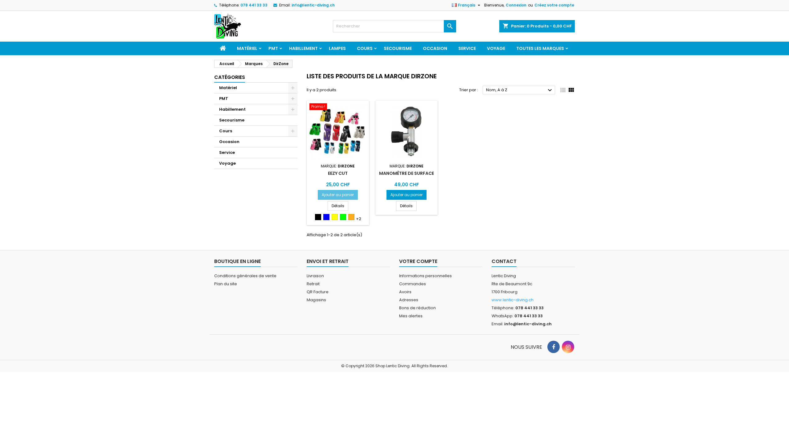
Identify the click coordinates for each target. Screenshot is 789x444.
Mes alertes (411, 316)
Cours (365, 48)
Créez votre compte (554, 5)
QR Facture (318, 292)
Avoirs (405, 292)
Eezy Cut (338, 173)
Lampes (337, 48)
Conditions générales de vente (245, 276)
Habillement (303, 48)
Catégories (229, 77)
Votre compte (418, 261)
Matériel (247, 48)
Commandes (412, 284)
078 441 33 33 (254, 5)
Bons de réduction (417, 308)
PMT (273, 48)
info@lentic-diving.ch (313, 5)
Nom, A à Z (520, 90)
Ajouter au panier (338, 194)
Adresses (408, 300)
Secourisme (398, 48)
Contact (504, 261)
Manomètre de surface (406, 173)
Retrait (313, 284)
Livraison (315, 276)
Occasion (435, 48)
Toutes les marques (540, 48)
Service (467, 48)
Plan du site (225, 284)
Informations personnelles (425, 276)
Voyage (496, 48)
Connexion (516, 5)
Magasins (316, 300)
